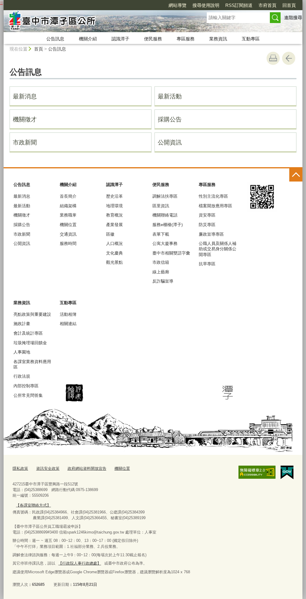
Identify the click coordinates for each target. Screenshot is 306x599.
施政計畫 (21, 323)
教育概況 (114, 215)
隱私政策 (20, 468)
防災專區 (207, 224)
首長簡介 (68, 196)
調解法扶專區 (165, 196)
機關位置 (68, 224)
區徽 (110, 234)
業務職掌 (68, 215)
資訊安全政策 (47, 468)
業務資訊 (218, 38)
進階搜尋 (293, 17)
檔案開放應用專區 (215, 205)
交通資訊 (68, 234)
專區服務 (186, 38)
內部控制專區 (26, 385)
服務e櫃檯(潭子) (167, 224)
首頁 (38, 48)
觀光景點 (114, 262)
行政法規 (21, 376)
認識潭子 (120, 38)
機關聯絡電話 (165, 215)
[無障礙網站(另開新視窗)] (257, 472)
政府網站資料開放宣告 (87, 468)
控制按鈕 (295, 175)
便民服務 (153, 38)
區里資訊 (160, 205)
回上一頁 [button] (288, 58)
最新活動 (170, 96)
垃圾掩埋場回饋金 (30, 342)
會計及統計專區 (28, 333)
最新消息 (25, 96)
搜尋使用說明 (205, 5)
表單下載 (160, 234)
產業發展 (114, 224)
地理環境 (114, 205)
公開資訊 (170, 142)
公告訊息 (55, 38)
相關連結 (68, 323)
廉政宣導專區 (211, 234)
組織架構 (68, 205)
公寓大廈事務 (165, 243)
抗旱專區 (207, 263)
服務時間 (68, 243)
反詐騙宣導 (162, 281)
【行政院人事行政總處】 (79, 563)
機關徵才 (25, 119)
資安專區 (207, 215)
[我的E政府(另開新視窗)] (287, 472)
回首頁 (289, 5)
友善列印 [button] (273, 58)
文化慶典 (114, 253)
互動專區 (251, 38)
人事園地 (21, 352)
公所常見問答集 (28, 395)
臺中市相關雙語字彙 (171, 253)
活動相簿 (68, 314)
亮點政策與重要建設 (32, 314)
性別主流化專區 (213, 196)
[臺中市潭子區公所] (98, 22)
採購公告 (170, 119)
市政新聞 (25, 142)
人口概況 (114, 243)
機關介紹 (88, 38)
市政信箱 (160, 262)
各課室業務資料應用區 (32, 364)
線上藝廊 (160, 271)
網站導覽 (177, 5)
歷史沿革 (114, 196)
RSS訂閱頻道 (239, 5)
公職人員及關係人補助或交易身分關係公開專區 (217, 249)
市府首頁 (267, 5)
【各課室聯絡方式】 (33, 505)
